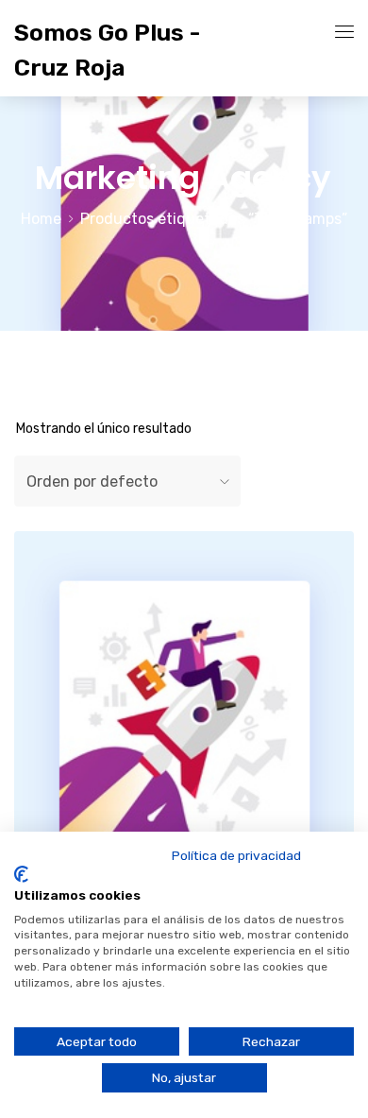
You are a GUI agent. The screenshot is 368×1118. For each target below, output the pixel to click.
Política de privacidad (236, 855)
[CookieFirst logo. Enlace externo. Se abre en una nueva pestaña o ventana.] (21, 874)
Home (41, 219)
